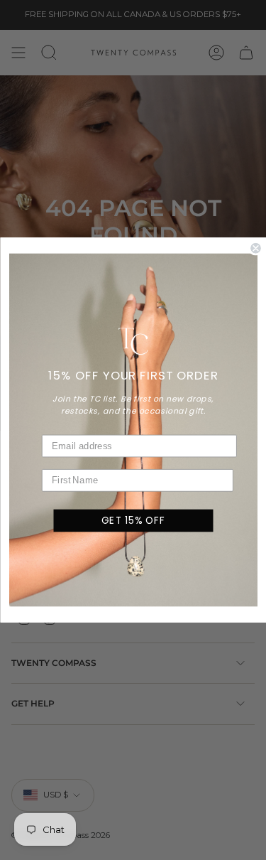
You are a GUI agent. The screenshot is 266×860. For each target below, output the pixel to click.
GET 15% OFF (133, 520)
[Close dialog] (256, 248)
